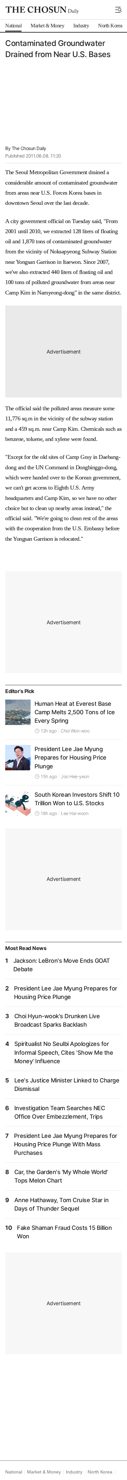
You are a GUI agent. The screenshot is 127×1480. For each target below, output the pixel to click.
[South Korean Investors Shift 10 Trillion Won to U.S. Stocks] (18, 803)
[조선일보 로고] (42, 10)
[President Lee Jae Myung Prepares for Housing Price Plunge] (18, 757)
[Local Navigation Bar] (118, 10)
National (13, 1471)
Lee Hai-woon (74, 813)
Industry (74, 1471)
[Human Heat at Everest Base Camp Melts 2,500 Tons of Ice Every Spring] (18, 712)
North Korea (100, 1471)
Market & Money (44, 1471)
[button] (118, 10)
